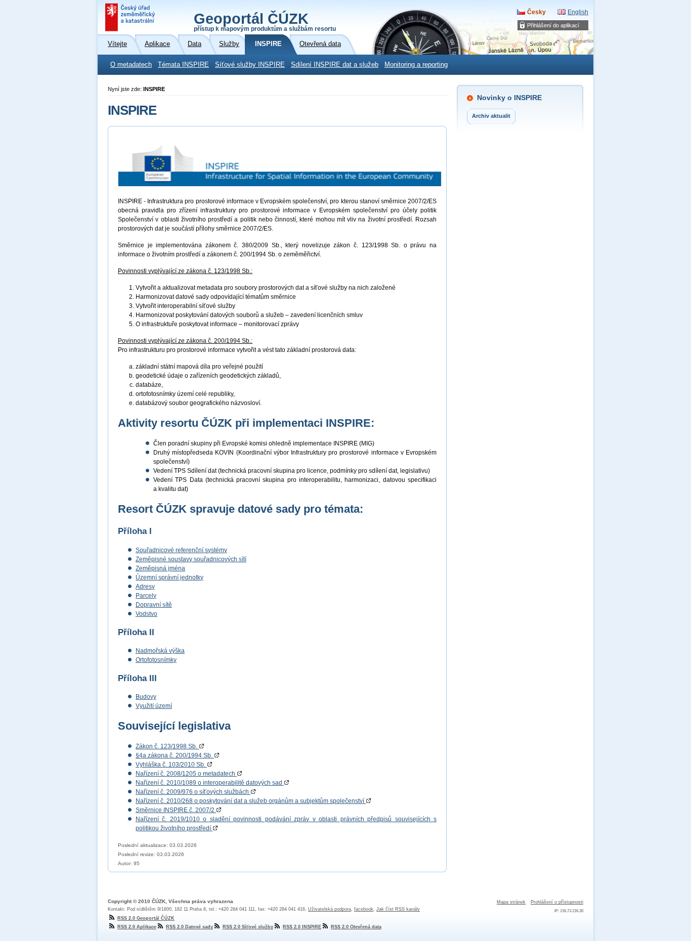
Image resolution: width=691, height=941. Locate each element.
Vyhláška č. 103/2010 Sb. (171, 764)
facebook (363, 909)
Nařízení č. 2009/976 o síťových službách (193, 791)
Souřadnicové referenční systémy (181, 550)
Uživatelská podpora (329, 909)
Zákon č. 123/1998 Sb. (167, 746)
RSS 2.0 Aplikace (136, 926)
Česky (536, 12)
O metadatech (131, 64)
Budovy (146, 696)
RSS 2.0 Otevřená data (356, 926)
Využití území (154, 705)
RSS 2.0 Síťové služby (248, 926)
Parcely (146, 595)
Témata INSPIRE (183, 64)
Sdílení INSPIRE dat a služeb (334, 64)
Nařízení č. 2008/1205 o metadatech (186, 773)
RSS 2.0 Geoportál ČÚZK (146, 918)
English (578, 12)
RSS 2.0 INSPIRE (302, 926)
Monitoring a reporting (416, 64)
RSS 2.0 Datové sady (189, 926)
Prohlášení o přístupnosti (557, 902)
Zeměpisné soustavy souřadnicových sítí (191, 559)
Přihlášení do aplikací (553, 25)
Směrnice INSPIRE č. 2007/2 (176, 810)
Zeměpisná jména (160, 568)
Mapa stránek (511, 902)
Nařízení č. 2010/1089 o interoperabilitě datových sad (210, 782)
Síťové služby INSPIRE (250, 64)
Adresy (145, 586)
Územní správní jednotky (169, 577)
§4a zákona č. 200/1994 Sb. (175, 755)
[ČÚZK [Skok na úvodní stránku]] (131, 17)
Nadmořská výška (160, 650)
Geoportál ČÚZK (265, 21)
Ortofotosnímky (156, 659)
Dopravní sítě (154, 604)
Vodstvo (146, 613)
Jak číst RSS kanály (398, 909)
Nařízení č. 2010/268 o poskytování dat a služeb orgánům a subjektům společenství (251, 800)
